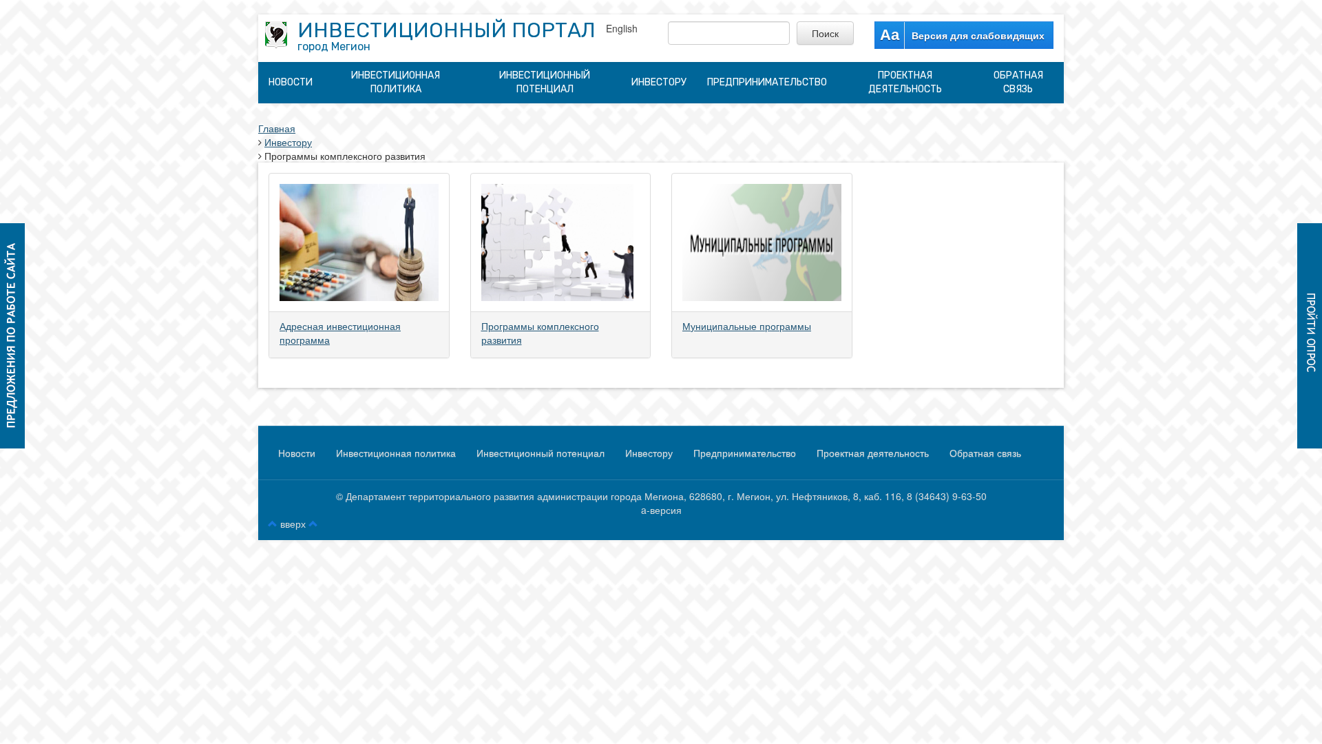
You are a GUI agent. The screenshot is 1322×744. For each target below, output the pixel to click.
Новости (291, 82)
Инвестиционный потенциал (544, 82)
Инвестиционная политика (395, 82)
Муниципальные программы (746, 326)
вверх (292, 523)
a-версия (661, 510)
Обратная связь (1018, 82)
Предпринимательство (767, 82)
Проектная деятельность (905, 82)
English (622, 28)
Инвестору (658, 82)
